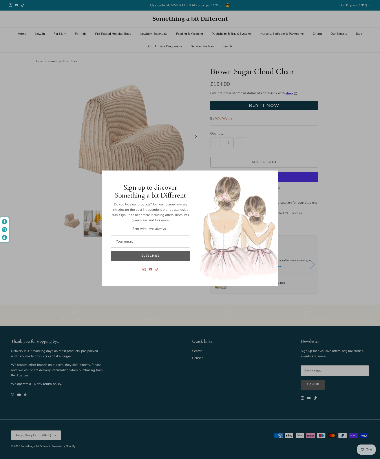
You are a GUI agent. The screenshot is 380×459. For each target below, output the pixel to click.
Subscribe (150, 256)
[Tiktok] (157, 269)
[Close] (272, 176)
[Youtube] (150, 269)
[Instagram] (144, 269)
